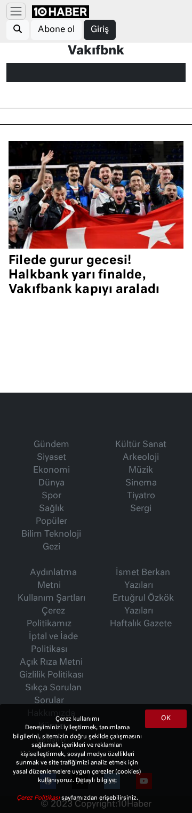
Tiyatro (141, 496)
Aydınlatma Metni (53, 579)
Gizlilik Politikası (51, 675)
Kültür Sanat (140, 445)
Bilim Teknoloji (51, 534)
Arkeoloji (141, 457)
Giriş (100, 30)
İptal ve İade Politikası (53, 643)
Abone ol (56, 30)
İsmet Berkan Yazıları (143, 579)
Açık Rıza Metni (51, 662)
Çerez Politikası (39, 798)
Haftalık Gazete (141, 624)
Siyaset (51, 457)
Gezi (51, 547)
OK (166, 718)
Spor (51, 496)
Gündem (51, 445)
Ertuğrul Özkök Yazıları (143, 605)
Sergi (140, 509)
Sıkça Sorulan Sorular (53, 694)
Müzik (141, 470)
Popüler (51, 521)
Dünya (51, 483)
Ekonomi (51, 470)
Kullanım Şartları (51, 598)
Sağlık (51, 509)
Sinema (141, 483)
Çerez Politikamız (49, 617)
